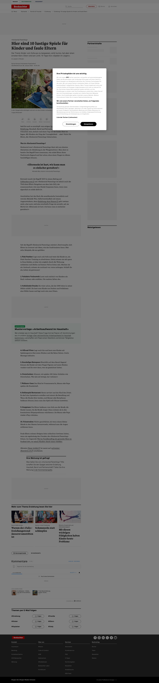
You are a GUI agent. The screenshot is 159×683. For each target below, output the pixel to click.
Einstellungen (71, 124)
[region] (79, 99)
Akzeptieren (88, 124)
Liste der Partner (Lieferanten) (67, 117)
